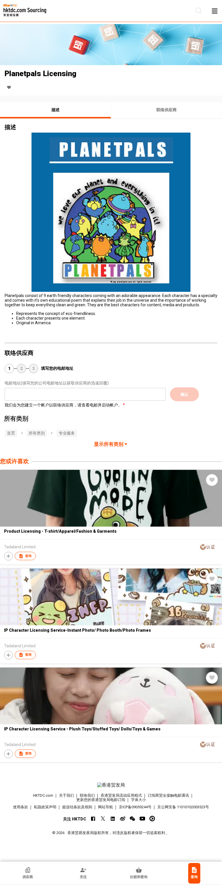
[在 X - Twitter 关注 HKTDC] (103, 818)
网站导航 (105, 807)
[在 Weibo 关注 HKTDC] (122, 818)
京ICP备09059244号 (135, 807)
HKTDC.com (43, 795)
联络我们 (87, 795)
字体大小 (138, 800)
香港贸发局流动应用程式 (121, 795)
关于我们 (66, 795)
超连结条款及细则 (77, 807)
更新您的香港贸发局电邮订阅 (100, 800)
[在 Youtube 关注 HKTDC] (142, 818)
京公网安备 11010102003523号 (183, 807)
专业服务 (67, 433)
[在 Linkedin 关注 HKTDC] (113, 818)
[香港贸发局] (111, 785)
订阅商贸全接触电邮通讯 (168, 795)
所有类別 (37, 433)
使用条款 (20, 807)
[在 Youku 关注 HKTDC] (152, 818)
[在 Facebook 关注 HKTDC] (93, 818)
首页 (11, 433)
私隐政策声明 (45, 807)
